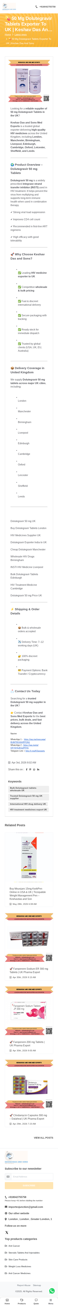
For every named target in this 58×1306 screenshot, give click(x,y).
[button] (36, 1301)
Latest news (21, 34)
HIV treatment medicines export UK (28, 809)
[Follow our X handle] (7, 1232)
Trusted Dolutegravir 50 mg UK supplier (26, 797)
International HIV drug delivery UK (28, 804)
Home (8, 34)
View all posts (43, 1138)
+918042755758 (47, 7)
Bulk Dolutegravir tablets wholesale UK (23, 789)
